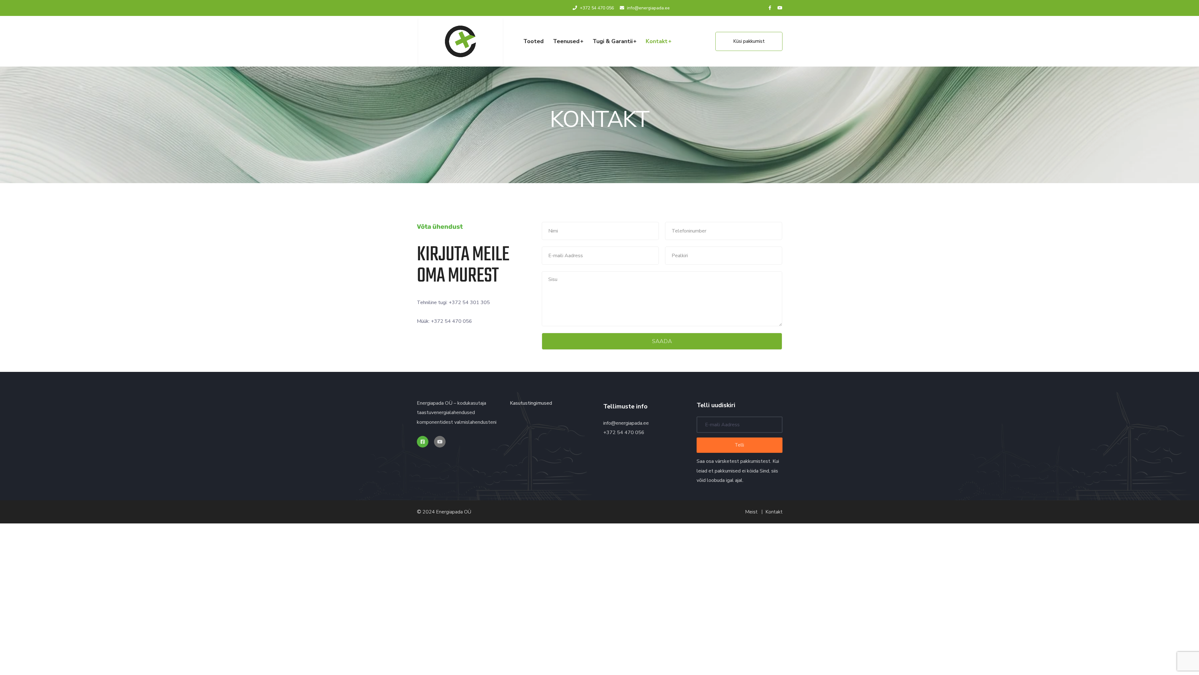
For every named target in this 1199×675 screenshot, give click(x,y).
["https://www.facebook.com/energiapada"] (422, 442)
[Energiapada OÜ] (460, 41)
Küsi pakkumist (749, 41)
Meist (751, 511)
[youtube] (779, 8)
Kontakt (657, 41)
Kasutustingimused (531, 403)
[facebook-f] (769, 8)
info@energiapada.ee (626, 423)
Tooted (533, 41)
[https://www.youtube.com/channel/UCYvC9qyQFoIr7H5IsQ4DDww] (440, 442)
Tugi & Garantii (613, 41)
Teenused (566, 41)
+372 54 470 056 (597, 8)
